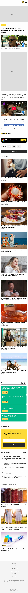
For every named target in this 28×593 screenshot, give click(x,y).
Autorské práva (14, 568)
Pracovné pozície (6, 383)
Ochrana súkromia (14, 571)
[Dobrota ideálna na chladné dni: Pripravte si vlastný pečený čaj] (14, 495)
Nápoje (3, 501)
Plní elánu (3, 133)
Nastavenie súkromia (14, 566)
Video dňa (8, 133)
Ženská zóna (4, 522)
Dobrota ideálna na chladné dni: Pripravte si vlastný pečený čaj (14, 505)
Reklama (14, 573)
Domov (14, 576)
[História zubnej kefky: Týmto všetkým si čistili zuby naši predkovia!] (14, 539)
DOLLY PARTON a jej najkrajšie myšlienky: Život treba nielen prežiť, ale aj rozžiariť (14, 458)
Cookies (14, 563)
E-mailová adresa (6, 437)
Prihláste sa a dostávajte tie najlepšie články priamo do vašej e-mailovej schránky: (12, 433)
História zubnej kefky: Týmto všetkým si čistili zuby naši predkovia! (14, 549)
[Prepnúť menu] (1, 2)
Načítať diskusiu (14, 151)
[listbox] (23, 452)
